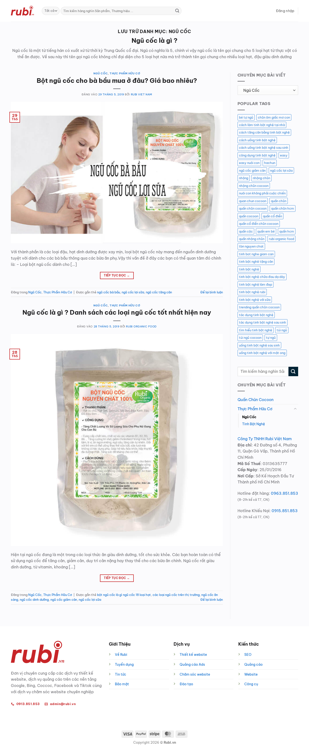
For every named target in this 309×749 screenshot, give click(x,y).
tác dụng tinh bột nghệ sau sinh (262, 322)
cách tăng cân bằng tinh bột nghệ (264, 132)
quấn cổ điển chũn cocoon (258, 224)
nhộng (243, 178)
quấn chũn (278, 201)
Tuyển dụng (124, 664)
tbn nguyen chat (251, 246)
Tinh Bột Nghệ (253, 424)
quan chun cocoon (252, 201)
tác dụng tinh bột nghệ (256, 315)
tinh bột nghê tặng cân (256, 261)
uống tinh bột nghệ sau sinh (259, 345)
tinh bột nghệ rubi (252, 292)
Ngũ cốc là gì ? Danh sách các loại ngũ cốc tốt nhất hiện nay (116, 312)
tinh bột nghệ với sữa (254, 300)
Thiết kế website (193, 654)
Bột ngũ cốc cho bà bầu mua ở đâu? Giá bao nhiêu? (117, 81)
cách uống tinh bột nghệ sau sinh (263, 147)
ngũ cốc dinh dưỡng (34, 599)
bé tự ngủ (246, 117)
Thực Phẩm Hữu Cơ (125, 73)
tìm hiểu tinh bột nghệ (255, 330)
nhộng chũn (261, 178)
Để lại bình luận (211, 292)
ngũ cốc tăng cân (159, 292)
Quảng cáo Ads (192, 664)
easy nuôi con (249, 163)
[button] (285, 11)
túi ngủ (282, 330)
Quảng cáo (253, 664)
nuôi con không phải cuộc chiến (262, 193)
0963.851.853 (284, 493)
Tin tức (120, 674)
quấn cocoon (248, 216)
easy (284, 155)
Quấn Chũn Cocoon (256, 399)
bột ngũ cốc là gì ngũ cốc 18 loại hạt (124, 595)
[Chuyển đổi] (295, 409)
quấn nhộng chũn (251, 239)
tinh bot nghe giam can (256, 254)
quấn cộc (246, 231)
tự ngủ (271, 337)
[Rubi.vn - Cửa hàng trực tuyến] (23, 11)
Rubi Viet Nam (141, 94)
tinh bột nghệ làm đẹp (255, 284)
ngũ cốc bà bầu (108, 292)
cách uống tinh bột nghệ (257, 140)
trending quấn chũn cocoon (259, 307)
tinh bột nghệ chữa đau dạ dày (262, 277)
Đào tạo (186, 684)
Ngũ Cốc (100, 73)
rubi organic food (281, 239)
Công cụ (251, 684)
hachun (269, 163)
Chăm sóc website (195, 674)
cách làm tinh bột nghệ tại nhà (262, 125)
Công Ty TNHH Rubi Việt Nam (265, 438)
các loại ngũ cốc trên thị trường (176, 595)
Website (251, 674)
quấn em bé (266, 231)
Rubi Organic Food (141, 326)
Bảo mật (122, 684)
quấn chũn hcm (282, 208)
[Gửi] (177, 11)
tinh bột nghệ (249, 269)
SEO (248, 654)
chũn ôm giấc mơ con (274, 117)
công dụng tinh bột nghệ (257, 155)
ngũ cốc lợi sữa (133, 292)
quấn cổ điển (272, 216)
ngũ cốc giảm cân (63, 599)
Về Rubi (121, 654)
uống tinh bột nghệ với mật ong (262, 353)
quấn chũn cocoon (253, 208)
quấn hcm (286, 231)
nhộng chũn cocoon (253, 186)
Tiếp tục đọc (117, 275)
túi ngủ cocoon (250, 337)
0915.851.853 (285, 510)
